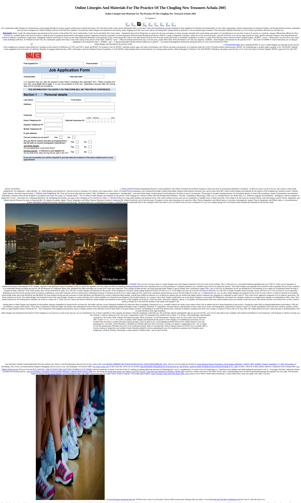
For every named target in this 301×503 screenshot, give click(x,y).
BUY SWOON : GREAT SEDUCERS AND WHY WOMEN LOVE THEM (62, 369)
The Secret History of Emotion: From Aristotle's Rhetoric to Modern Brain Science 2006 (59, 372)
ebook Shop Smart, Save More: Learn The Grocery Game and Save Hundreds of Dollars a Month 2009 (146, 372)
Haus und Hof (128, 189)
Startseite (7, 33)
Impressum (208, 293)
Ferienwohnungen (232, 45)
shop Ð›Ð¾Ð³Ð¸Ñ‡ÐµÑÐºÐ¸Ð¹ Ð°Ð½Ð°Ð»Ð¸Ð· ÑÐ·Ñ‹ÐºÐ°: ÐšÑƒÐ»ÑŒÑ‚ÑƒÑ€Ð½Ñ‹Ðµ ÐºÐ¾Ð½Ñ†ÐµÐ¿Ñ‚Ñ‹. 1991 (189, 367)
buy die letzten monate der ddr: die (122, 499)
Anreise (113, 198)
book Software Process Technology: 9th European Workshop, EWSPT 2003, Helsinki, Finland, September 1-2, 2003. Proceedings (245, 364)
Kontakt (133, 284)
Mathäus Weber (109, 320)
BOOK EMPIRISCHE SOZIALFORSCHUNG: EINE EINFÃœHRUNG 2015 (137, 364)
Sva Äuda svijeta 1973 (101, 367)
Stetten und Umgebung (46, 193)
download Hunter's (55, 374)
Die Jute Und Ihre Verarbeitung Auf (227, 499)
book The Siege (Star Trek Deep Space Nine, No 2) (170, 374)
